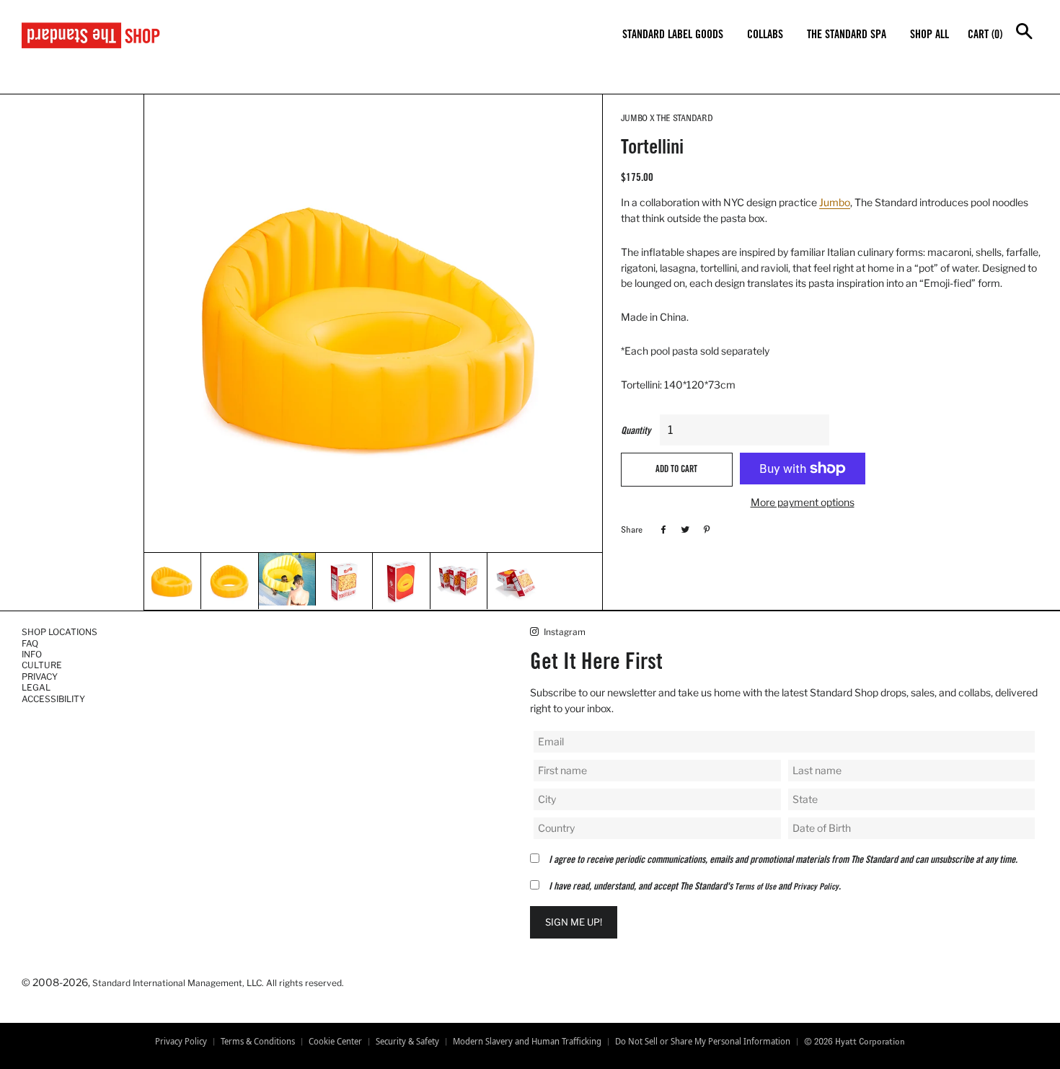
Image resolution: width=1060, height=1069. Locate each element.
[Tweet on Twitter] (683, 529)
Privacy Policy (816, 887)
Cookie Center (335, 1041)
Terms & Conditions (258, 1041)
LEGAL (36, 687)
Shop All (929, 35)
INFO (32, 654)
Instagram (564, 631)
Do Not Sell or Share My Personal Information (702, 1041)
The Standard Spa (846, 35)
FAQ (30, 643)
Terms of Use (755, 887)
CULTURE (42, 665)
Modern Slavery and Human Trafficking (527, 1041)
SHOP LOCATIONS (59, 631)
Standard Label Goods (672, 35)
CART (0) (985, 35)
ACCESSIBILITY (53, 698)
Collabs (765, 35)
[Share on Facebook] (661, 529)
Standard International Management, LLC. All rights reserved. (218, 982)
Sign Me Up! (573, 922)
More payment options (802, 502)
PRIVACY (40, 676)
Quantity (635, 432)
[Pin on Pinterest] (705, 529)
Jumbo (834, 202)
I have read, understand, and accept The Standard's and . (695, 887)
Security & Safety (407, 1041)
